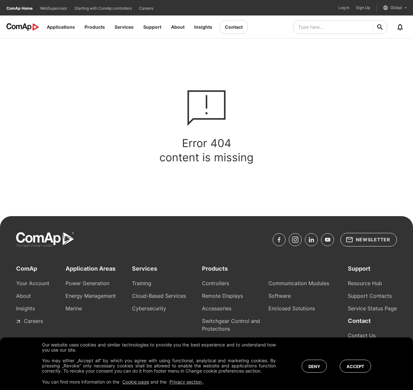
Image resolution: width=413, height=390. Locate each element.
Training (141, 283)
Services (124, 27)
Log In (343, 7)
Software (279, 296)
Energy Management (90, 296)
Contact (234, 27)
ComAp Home (20, 8)
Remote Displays (222, 296)
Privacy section (186, 382)
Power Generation (87, 283)
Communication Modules (298, 283)
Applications (61, 27)
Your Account (32, 283)
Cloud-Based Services (159, 296)
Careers (146, 8)
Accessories (216, 308)
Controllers (215, 283)
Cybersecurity (149, 308)
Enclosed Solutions (291, 308)
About (178, 27)
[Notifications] (400, 27)
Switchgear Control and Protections (231, 325)
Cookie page (135, 382)
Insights (203, 27)
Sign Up (363, 7)
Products (95, 27)
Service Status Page (372, 308)
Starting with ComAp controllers (104, 8)
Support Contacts (370, 296)
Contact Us (362, 335)
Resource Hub (365, 283)
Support (152, 27)
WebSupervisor (54, 8)
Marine (73, 308)
